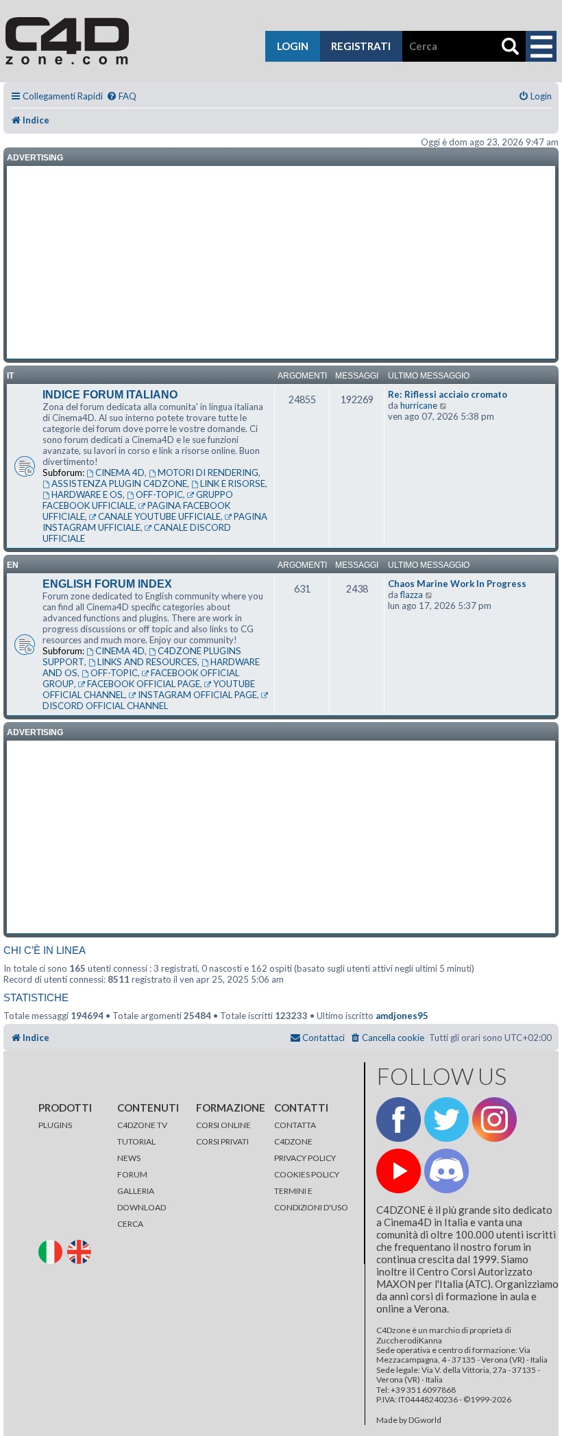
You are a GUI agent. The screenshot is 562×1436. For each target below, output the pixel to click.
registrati (361, 46)
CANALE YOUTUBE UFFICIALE (159, 516)
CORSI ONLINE (223, 1125)
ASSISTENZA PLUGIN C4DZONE (119, 483)
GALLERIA (135, 1191)
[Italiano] (52, 1250)
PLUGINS (55, 1125)
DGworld (424, 1420)
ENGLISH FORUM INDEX (107, 584)
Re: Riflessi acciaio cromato (447, 394)
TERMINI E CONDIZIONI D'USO (311, 1199)
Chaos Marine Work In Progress (457, 583)
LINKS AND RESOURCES (147, 661)
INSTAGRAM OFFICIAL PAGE (197, 694)
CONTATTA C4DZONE (295, 1133)
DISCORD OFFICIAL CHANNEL (105, 705)
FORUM (132, 1174)
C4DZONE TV (142, 1125)
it (10, 376)
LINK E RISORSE (232, 483)
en (13, 565)
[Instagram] (494, 1119)
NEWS (128, 1158)
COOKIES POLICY (306, 1174)
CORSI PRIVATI (222, 1141)
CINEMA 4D (120, 472)
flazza (411, 594)
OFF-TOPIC (159, 494)
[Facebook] (398, 1119)
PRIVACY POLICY (305, 1158)
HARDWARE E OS (87, 494)
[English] (81, 1250)
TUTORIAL (136, 1141)
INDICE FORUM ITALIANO (110, 394)
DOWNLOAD (141, 1207)
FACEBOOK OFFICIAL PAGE (143, 683)
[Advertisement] (281, 263)
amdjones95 (402, 1015)
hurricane (418, 405)
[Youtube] (398, 1171)
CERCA (130, 1224)
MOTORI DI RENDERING (208, 472)
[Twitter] (446, 1119)
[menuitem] (121, 96)
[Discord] (446, 1171)
